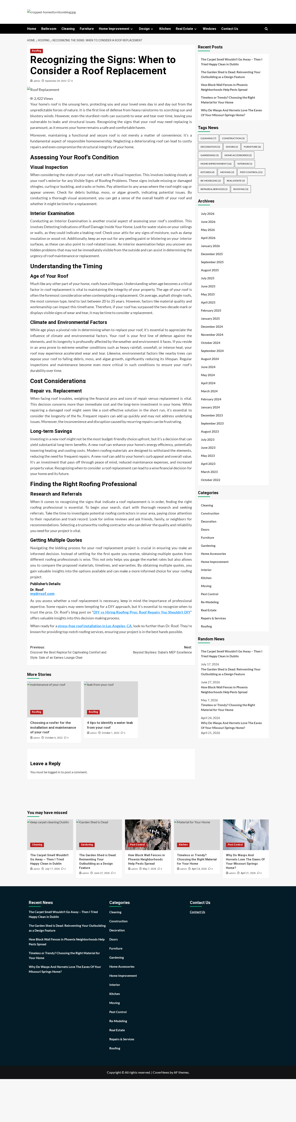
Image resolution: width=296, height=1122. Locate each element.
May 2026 (208, 230)
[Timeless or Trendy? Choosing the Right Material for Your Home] (197, 834)
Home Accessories (238, 155)
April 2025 (208, 302)
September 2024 (212, 351)
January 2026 (210, 246)
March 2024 (209, 391)
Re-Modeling (211, 180)
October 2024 (210, 343)
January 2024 (210, 407)
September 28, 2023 (55, 80)
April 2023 (208, 464)
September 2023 (212, 423)
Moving (227, 172)
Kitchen (165, 29)
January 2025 (210, 318)
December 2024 (212, 327)
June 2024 (208, 367)
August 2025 (210, 270)
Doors (232, 146)
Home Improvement (114, 29)
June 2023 (208, 448)
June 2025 (208, 286)
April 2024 (208, 383)
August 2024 (210, 359)
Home (31, 29)
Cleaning (68, 29)
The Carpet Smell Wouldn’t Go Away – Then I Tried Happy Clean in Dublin (231, 61)
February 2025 (211, 310)
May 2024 (208, 375)
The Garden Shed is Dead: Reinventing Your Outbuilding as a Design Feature (231, 74)
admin (37, 80)
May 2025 (208, 294)
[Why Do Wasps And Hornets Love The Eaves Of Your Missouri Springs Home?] (246, 834)
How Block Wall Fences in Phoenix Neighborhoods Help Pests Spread (224, 87)
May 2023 (208, 456)
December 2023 (212, 415)
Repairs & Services (214, 189)
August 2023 (210, 431)
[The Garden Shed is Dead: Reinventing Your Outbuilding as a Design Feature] (99, 834)
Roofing (36, 50)
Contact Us (229, 29)
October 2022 (210, 480)
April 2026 (208, 238)
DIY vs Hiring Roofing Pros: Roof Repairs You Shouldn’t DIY (141, 612)
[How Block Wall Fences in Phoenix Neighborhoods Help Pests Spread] (148, 834)
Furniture (87, 29)
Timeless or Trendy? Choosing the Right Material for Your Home (228, 100)
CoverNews (161, 1072)
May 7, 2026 (149, 868)
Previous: (68, 652)
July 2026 (207, 214)
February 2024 (211, 399)
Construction (233, 138)
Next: (162, 649)
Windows (209, 29)
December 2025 (212, 254)
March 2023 (209, 472)
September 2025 (212, 262)
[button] (266, 28)
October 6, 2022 (54, 737)
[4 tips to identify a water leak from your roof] (111, 699)
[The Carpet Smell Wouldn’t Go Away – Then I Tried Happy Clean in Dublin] (50, 834)
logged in (54, 772)
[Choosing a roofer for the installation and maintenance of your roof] (54, 699)
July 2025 (207, 278)
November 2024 (212, 335)
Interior (244, 163)
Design (144, 29)
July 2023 (207, 439)
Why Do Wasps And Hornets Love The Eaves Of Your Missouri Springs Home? (231, 112)
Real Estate (184, 29)
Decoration (210, 146)
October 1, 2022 (110, 733)
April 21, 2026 (248, 873)
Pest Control (251, 172)
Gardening (210, 155)
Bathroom (48, 29)
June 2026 (208, 222)
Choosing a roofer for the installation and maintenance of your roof (53, 727)
